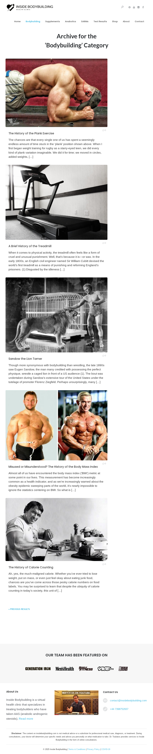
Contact (139, 21)
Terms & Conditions (77, 749)
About (126, 21)
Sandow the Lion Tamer (25, 359)
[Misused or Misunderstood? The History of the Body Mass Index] (56, 425)
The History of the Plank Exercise (31, 133)
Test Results (100, 21)
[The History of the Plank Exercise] (56, 93)
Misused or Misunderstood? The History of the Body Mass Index (53, 467)
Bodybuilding (33, 21)
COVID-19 (105, 749)
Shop (115, 21)
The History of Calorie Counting (31, 567)
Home (17, 21)
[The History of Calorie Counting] (56, 529)
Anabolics (70, 21)
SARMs (84, 21)
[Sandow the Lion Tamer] (56, 314)
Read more (26, 718)
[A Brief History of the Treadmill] (56, 202)
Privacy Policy (93, 749)
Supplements (52, 21)
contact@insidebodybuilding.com (128, 700)
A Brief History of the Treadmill (30, 246)
